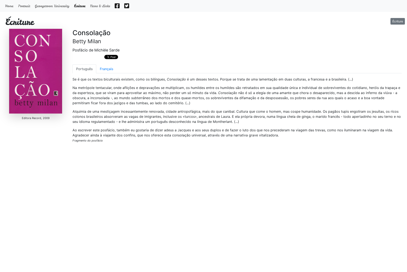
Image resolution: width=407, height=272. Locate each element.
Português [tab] (84, 69)
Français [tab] (106, 69)
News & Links (100, 6)
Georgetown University (53, 6)
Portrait (24, 6)
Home (10, 6)
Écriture (397, 21)
